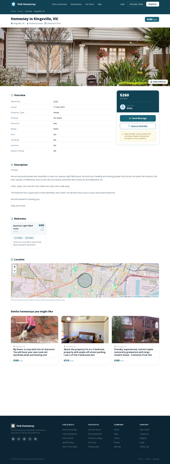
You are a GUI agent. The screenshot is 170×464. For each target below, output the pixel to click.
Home (13, 11)
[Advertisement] (85, 390)
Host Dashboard (95, 434)
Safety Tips (144, 446)
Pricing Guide (93, 446)
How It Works (68, 438)
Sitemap (117, 446)
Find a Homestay (59, 4)
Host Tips (92, 442)
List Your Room (94, 429)
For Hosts (89, 4)
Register (153, 4)
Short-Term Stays (69, 446)
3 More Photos (159, 81)
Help (100, 4)
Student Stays (68, 442)
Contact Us (144, 434)
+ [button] (15, 266)
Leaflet (121, 296)
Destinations (76, 4)
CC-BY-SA (155, 296)
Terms (117, 438)
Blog (116, 434)
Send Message (139, 118)
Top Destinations (69, 434)
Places (20, 11)
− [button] (15, 270)
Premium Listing (95, 438)
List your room (136, 4)
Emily (56, 101)
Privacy (117, 442)
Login (122, 4)
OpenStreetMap (137, 296)
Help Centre (145, 429)
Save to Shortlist (139, 126)
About (116, 429)
